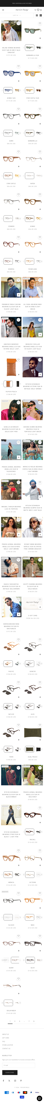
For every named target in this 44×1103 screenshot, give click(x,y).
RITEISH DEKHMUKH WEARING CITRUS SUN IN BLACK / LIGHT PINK (11, 834)
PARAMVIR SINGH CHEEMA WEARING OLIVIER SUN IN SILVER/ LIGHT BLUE (11, 306)
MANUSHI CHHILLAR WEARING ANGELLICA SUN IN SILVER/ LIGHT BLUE (33, 346)
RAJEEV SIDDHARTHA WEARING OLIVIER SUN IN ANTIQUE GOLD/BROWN (11, 586)
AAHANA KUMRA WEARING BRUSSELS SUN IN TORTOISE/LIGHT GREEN (32, 429)
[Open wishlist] (38, 10)
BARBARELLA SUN (32, 55)
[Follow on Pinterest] (21, 1081)
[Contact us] (39, 1098)
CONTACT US (6, 1048)
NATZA (32, 183)
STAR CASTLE (11, 183)
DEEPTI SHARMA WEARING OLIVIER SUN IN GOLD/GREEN (32, 586)
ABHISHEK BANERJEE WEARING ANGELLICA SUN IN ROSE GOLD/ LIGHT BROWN (11, 346)
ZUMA (11, 141)
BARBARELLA (32, 141)
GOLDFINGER (11, 1010)
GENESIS (33, 671)
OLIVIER (11, 925)
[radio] (29, 47)
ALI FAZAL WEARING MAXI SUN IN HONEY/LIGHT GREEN (33, 306)
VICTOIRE (32, 882)
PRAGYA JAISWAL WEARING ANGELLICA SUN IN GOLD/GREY (32, 794)
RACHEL (33, 839)
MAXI (33, 925)
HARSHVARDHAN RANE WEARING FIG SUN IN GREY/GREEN (11, 626)
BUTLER (11, 714)
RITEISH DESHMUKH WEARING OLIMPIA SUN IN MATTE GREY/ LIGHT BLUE (32, 507)
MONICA (11, 882)
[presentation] (42, 47)
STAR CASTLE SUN (32, 98)
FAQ (3, 1041)
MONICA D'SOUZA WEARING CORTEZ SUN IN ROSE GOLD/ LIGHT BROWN (33, 469)
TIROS (11, 757)
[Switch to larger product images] (37, 15)
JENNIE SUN (11, 98)
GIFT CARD (5, 1038)
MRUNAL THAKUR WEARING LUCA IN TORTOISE (11, 508)
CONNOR (11, 226)
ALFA (32, 714)
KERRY (11, 968)
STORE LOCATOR (7, 1045)
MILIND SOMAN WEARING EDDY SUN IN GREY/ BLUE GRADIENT (11, 50)
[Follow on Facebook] (3, 1081)
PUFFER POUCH (11, 391)
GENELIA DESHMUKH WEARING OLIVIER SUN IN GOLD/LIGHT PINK (11, 429)
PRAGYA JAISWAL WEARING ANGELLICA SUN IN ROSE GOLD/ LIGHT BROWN (11, 546)
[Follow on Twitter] (9, 1081)
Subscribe (10, 1072)
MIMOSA (11, 269)
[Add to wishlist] (18, 23)
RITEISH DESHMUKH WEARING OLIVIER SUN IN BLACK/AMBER (11, 794)
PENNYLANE (32, 269)
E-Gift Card (32, 615)
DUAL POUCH (32, 757)
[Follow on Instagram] (15, 1081)
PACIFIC (11, 671)
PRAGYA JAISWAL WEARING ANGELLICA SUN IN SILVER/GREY (11, 469)
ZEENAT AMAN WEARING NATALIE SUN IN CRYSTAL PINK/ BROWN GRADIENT (33, 546)
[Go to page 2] (33, 1021)
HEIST (33, 968)
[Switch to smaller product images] (41, 15)
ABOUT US (5, 1034)
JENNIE (32, 226)
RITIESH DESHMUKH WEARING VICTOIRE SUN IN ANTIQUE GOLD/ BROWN (32, 386)
